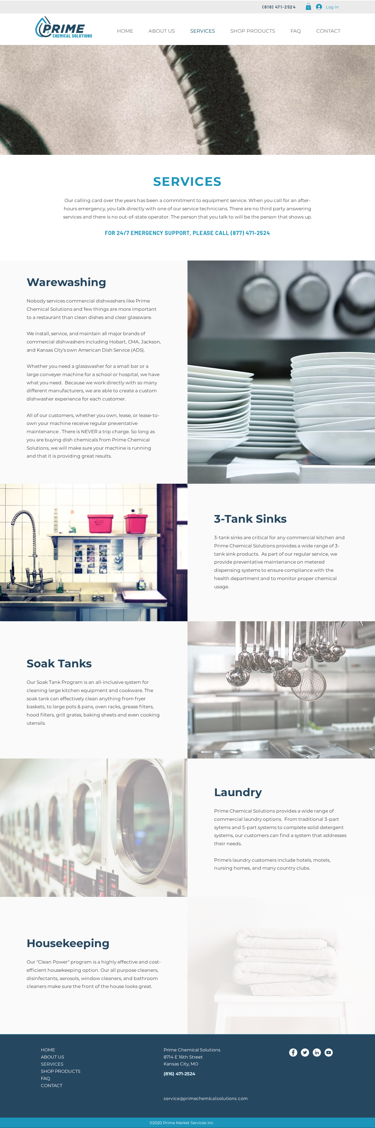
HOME (48, 1050)
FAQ (45, 1078)
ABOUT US (52, 1057)
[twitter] (305, 1052)
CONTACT (51, 1085)
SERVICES (52, 1064)
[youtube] (328, 1052)
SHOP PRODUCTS (60, 1071)
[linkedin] (317, 1052)
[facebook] (293, 1052)
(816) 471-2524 (179, 1073)
